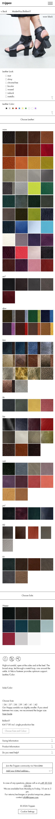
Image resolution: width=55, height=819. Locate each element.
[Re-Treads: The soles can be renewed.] (18, 659)
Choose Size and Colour (16, 731)
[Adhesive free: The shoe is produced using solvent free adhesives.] (5, 659)
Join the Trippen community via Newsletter (24, 765)
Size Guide (7, 714)
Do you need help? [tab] (10, 752)
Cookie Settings (27, 811)
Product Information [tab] (11, 746)
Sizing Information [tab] (10, 740)
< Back (4, 11)
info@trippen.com (30, 797)
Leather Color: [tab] (8, 104)
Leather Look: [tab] (8, 71)
